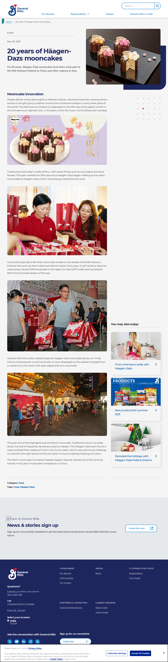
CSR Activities (66, 578)
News (98, 573)
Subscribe (68, 641)
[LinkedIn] (23, 641)
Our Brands (48, 14)
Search (129, 6)
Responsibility (78, 14)
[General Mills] (18, 10)
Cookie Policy (56, 659)
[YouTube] (17, 641)
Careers (110, 14)
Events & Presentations (71, 607)
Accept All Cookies (140, 653)
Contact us (13, 591)
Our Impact (65, 583)
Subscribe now (137, 528)
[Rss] (37, 641)
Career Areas (102, 612)
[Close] (164, 653)
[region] (84, 653)
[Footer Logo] (18, 573)
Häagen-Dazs (27, 487)
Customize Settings (116, 653)
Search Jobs (101, 607)
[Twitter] (9, 641)
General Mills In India (141, 14)
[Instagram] (30, 641)
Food (21, 483)
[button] (157, 6)
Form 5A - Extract (16, 610)
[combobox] (137, 6)
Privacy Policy (34, 648)
